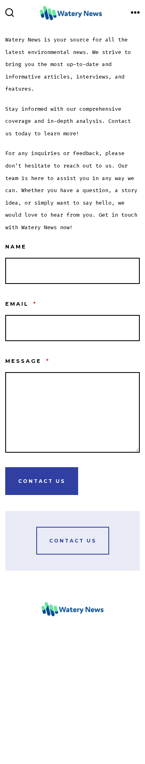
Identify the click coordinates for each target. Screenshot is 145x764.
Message (27, 361)
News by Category (27, 673)
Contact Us (41, 481)
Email (21, 304)
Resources (18, 686)
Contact (15, 698)
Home (11, 649)
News (11, 661)
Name (16, 247)
